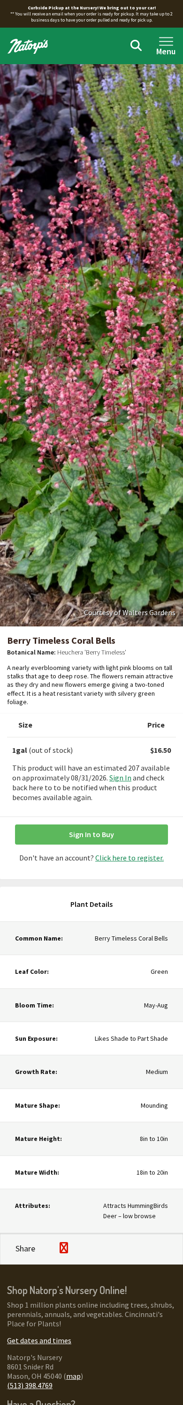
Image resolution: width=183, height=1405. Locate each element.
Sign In (120, 777)
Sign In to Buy (91, 834)
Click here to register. (129, 857)
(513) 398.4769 (30, 1385)
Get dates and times (39, 1340)
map (73, 1376)
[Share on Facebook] (48, 1249)
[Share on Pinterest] (64, 1249)
